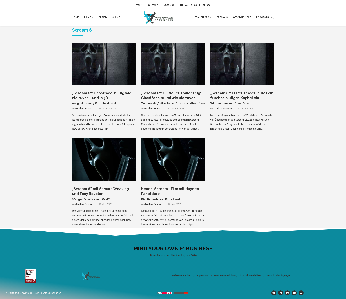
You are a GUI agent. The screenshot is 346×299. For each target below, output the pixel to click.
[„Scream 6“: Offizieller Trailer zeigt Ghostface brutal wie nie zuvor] (173, 64)
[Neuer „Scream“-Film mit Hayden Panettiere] (173, 159)
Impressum (202, 275)
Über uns (168, 5)
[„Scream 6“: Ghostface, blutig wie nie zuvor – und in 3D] (104, 64)
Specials (222, 17)
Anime (116, 17)
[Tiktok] (191, 5)
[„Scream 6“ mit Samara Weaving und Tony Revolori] (104, 159)
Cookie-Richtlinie (252, 275)
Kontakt (153, 5)
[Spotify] (208, 5)
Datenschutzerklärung (225, 275)
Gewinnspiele (242, 17)
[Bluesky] (186, 5)
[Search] (272, 17)
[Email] (203, 5)
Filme (87, 17)
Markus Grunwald (85, 108)
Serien (103, 17)
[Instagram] (195, 5)
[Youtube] (181, 5)
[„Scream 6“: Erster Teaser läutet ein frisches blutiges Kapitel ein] (242, 64)
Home (75, 17)
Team (139, 5)
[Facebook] (200, 5)
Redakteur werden (181, 275)
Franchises (202, 17)
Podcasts (262, 17)
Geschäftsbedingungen (278, 275)
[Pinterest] (287, 292)
